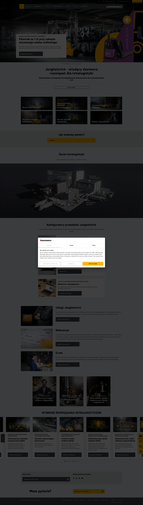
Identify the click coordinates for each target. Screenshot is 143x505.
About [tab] (93, 245)
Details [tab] (71, 245)
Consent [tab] (49, 245)
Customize (70, 263)
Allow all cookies (93, 263)
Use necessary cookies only (50, 263)
